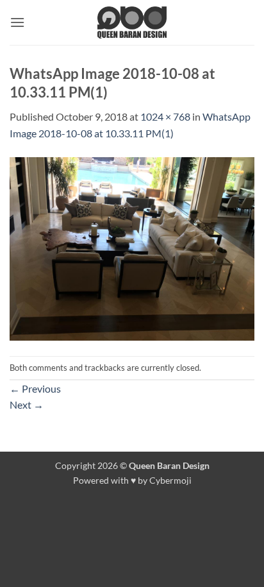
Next (27, 404)
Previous (35, 388)
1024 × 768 (165, 116)
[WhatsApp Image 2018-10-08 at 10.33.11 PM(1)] (132, 247)
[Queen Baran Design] (132, 22)
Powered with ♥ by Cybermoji (132, 480)
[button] (17, 22)
